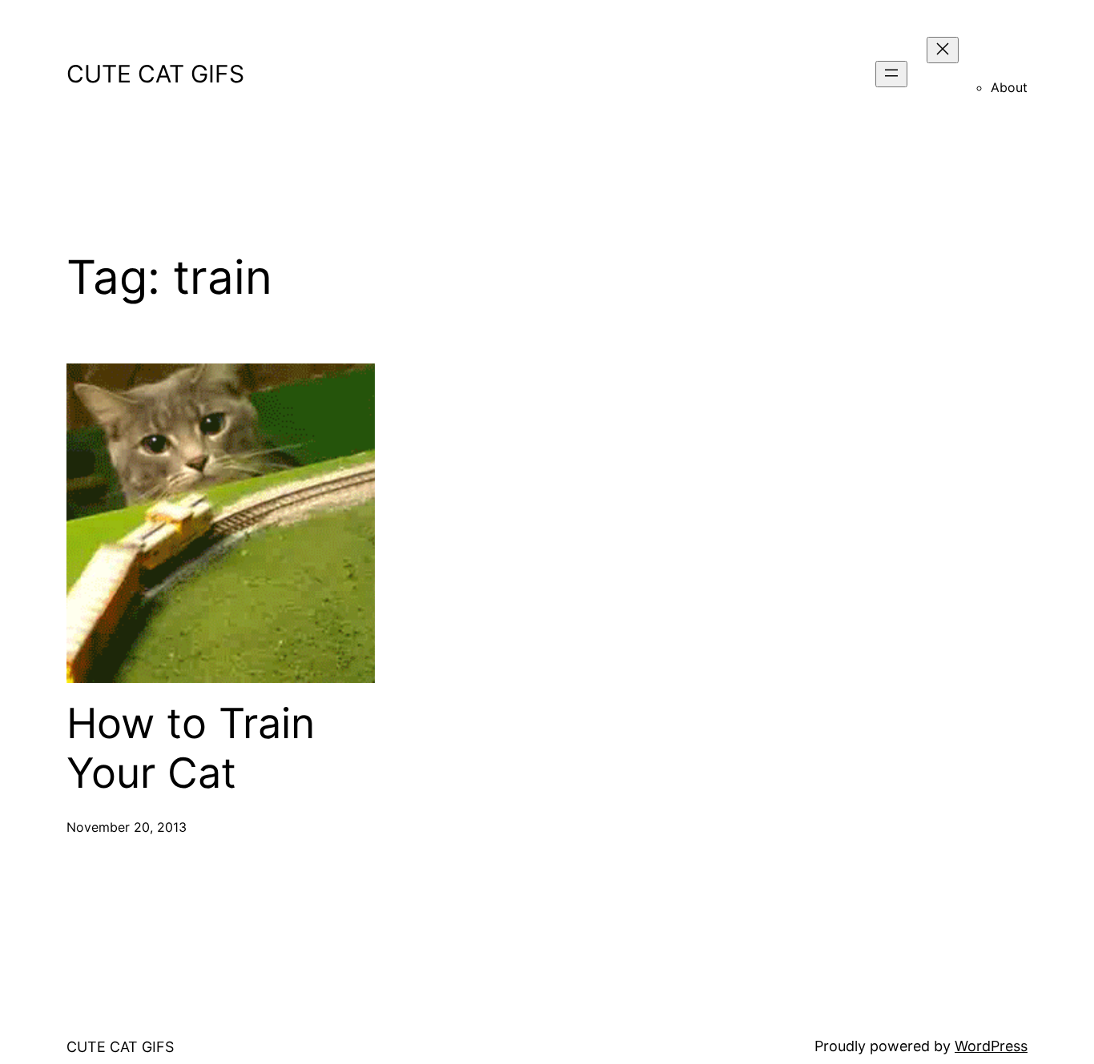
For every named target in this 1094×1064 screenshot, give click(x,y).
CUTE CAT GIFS (155, 73)
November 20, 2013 (126, 827)
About (1009, 87)
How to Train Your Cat (190, 748)
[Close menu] (943, 50)
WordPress (991, 1046)
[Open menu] (891, 74)
